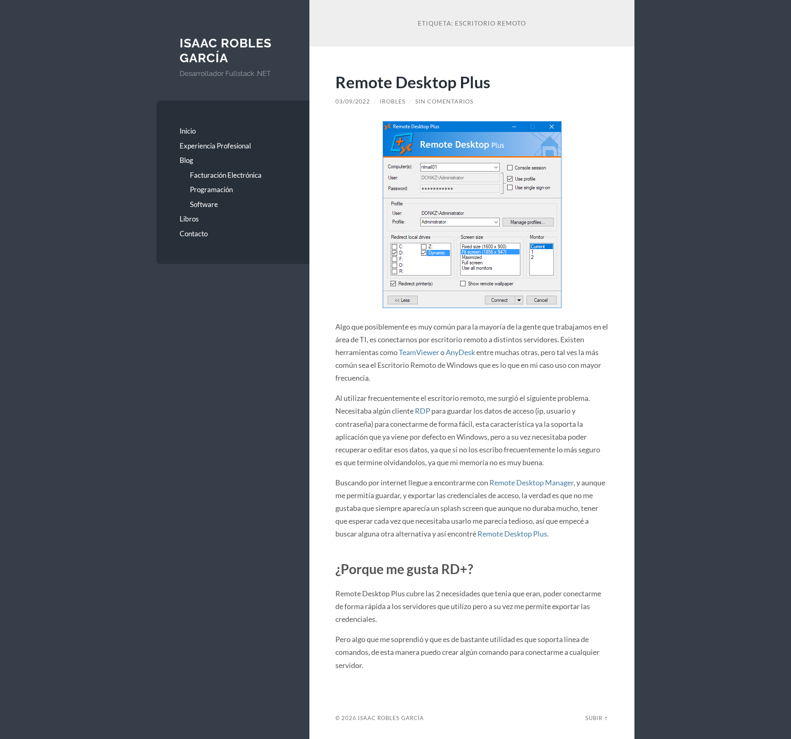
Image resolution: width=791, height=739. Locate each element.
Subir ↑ (596, 718)
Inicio (188, 131)
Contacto (194, 233)
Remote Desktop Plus (412, 82)
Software (204, 204)
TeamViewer (419, 352)
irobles (392, 101)
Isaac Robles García (225, 50)
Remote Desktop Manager (531, 482)
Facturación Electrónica (226, 175)
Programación (211, 189)
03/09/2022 (352, 101)
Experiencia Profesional (215, 145)
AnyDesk (460, 352)
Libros (189, 218)
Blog (186, 160)
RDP (422, 410)
